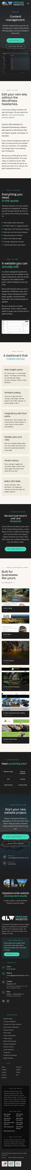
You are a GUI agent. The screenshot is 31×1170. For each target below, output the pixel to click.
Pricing (18, 1072)
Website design (7, 1018)
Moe (23, 1142)
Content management (9, 1021)
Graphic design (7, 1038)
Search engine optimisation (11, 1027)
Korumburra (7, 1142)
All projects (7, 582)
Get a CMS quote (14, 549)
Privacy (4, 1157)
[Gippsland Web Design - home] (13, 3)
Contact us (10, 954)
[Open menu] (28, 3)
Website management (9, 1044)
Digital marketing (8, 1058)
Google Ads (6, 1052)
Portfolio (4, 1069)
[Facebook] (3, 1001)
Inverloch (16, 1139)
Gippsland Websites (18, 1157)
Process (4, 1075)
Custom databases (8, 1049)
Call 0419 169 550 (15, 46)
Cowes (6, 1139)
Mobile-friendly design (9, 1041)
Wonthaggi (7, 1145)
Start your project (14, 836)
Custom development (9, 1035)
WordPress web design (10, 1055)
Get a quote (14, 40)
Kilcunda (22, 1139)
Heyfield (10, 1139)
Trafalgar (21, 1144)
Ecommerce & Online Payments (12, 1024)
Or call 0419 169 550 (15, 843)
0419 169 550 (11, 969)
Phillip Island (14, 1144)
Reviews (4, 1077)
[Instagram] (8, 1001)
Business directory (8, 1047)
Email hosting (7, 1032)
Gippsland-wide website (15, 894)
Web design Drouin (9, 1131)
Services (15, 12)
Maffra (13, 1142)
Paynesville (7, 1144)
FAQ (17, 1075)
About (3, 1067)
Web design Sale (9, 1126)
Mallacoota (18, 1142)
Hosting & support (8, 1030)
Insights (18, 1069)
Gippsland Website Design (11, 1091)
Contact (4, 1072)
